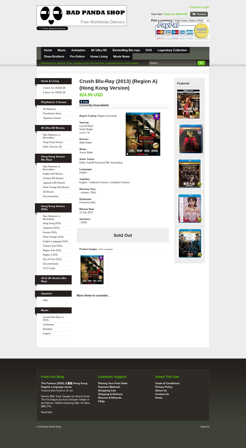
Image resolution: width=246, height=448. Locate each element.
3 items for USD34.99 (54, 88)
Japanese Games (52, 118)
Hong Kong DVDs (52, 223)
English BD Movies (53, 173)
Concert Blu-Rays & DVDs (53, 318)
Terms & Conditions (167, 383)
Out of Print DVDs (52, 259)
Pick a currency (162, 20)
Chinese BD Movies (53, 178)
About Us (161, 390)
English (47, 333)
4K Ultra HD (99, 50)
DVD (149, 50)
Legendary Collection (172, 50)
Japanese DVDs (51, 228)
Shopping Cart (107, 390)
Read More (46, 412)
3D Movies (48, 191)
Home (48, 50)
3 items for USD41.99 (54, 92)
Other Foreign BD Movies (56, 187)
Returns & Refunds (110, 397)
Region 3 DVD (50, 254)
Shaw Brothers (54, 56)
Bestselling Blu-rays (126, 50)
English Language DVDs (55, 241)
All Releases (49, 109)
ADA (45, 300)
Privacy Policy (164, 386)
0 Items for (175, 14)
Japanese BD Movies (54, 182)
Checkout (199, 14)
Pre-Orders (77, 56)
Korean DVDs (50, 232)
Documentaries (51, 196)
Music (62, 50)
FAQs (101, 401)
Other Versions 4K (52, 146)
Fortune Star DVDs (53, 246)
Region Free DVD (52, 250)
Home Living (99, 56)
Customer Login (199, 7)
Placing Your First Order (113, 383)
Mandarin (47, 329)
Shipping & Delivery (110, 394)
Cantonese (48, 324)
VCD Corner (49, 268)
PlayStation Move (52, 113)
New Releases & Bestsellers (51, 136)
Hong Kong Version (53, 142)
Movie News (121, 56)
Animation (78, 50)
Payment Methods (109, 386)
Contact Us (162, 394)
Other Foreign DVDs (53, 237)
